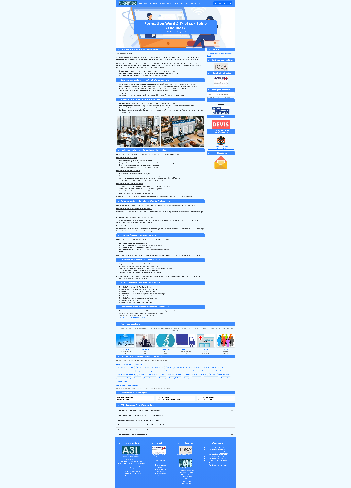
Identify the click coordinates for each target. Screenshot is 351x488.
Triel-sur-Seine (225, 378)
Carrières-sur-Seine (224, 374)
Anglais (193, 3)
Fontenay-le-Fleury (175, 378)
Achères (119, 374)
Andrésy (186, 378)
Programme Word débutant (220, 147)
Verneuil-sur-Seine (150, 378)
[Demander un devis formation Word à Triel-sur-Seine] (221, 124)
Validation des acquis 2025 (218, 452)
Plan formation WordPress (218, 465)
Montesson (137, 378)
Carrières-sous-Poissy (124, 378)
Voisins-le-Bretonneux (211, 378)
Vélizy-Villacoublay (220, 371)
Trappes (139, 371)
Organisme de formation (215, 54)
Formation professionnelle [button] (162, 3)
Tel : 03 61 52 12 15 (223, 3)
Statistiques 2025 (218, 447)
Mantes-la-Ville (130, 374)
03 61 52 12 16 (132, 459)
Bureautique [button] (178, 3)
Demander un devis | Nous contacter (132, 317)
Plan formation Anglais (132, 472)
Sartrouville (130, 367)
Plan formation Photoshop (218, 458)
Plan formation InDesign (218, 461)
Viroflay (212, 374)
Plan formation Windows (132, 474)
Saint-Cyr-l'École (166, 374)
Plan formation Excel (218, 456)
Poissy (169, 367)
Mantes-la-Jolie (141, 367)
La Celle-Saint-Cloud (205, 371)
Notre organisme (145, 3)
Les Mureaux (121, 371)
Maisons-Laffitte (191, 371)
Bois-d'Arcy (162, 378)
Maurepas (141, 374)
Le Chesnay (148, 371)
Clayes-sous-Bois (153, 374)
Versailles (120, 367)
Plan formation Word (132, 476)
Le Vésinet (204, 374)
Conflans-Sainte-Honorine (182, 367)
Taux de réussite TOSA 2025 (218, 454)
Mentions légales (187, 474)
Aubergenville (196, 378)
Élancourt (169, 371)
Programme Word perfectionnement (221, 149)
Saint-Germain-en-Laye (157, 367)
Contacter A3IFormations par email (131, 461)
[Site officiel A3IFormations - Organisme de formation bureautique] (131, 450)
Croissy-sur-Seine (122, 381)
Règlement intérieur (187, 472)
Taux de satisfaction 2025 (218, 450)
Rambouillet (178, 371)
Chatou (131, 371)
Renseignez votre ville (220, 90)
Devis (200, 3)
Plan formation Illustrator (218, 463)
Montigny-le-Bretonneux (201, 367)
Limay (195, 374)
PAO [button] (187, 3)
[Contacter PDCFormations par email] (221, 162)
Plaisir (223, 367)
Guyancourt (158, 371)
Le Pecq (187, 374)
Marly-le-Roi (178, 374)
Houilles (214, 367)
